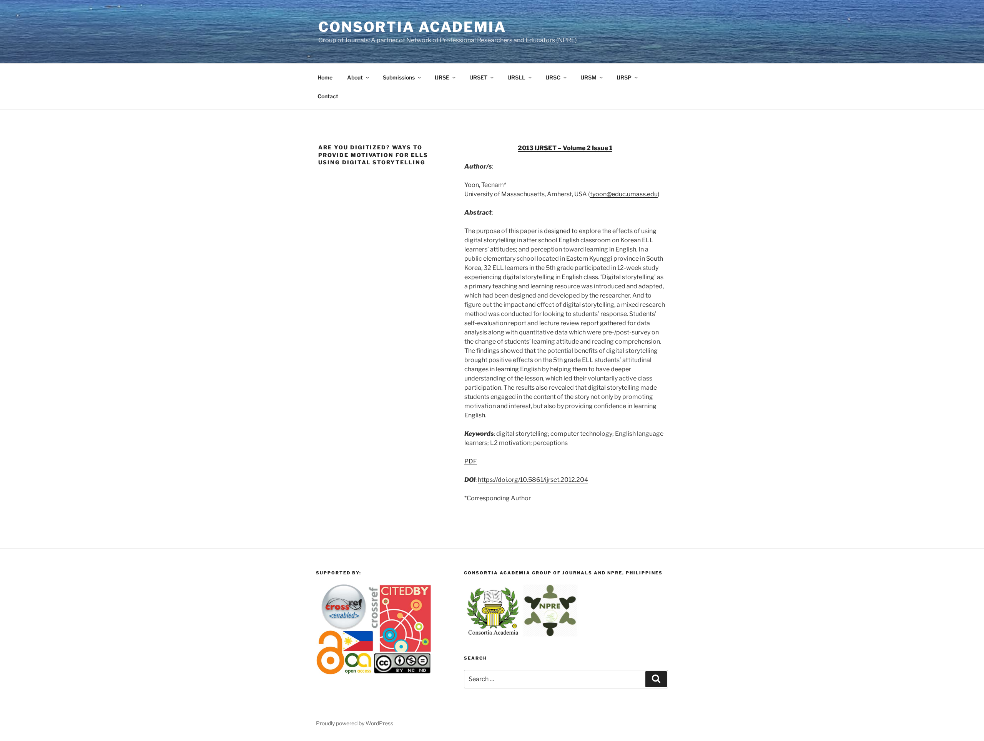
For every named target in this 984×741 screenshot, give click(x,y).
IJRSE (442, 77)
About (355, 77)
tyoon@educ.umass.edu (624, 194)
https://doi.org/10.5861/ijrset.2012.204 (533, 479)
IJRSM (588, 77)
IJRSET (478, 77)
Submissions (399, 77)
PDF (470, 461)
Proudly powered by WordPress (354, 723)
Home (324, 77)
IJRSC (552, 77)
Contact (327, 96)
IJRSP (624, 77)
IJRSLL (516, 77)
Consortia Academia (412, 26)
